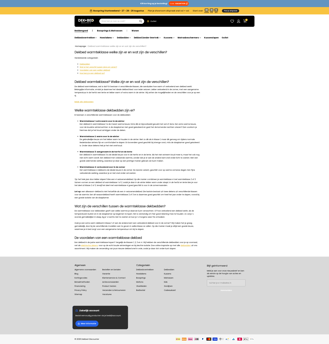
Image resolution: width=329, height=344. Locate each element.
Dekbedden (123, 37)
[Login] (238, 21)
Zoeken (140, 21)
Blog (76, 273)
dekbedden (186, 245)
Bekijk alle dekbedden (84, 102)
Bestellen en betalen (111, 269)
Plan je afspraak (230, 11)
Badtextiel (140, 290)
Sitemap (78, 294)
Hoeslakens (106, 37)
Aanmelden (226, 290)
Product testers (109, 286)
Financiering (80, 286)
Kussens (168, 37)
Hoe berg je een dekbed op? (92, 73)
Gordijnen (168, 286)
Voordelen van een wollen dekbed (95, 70)
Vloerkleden (141, 286)
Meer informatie (88, 323)
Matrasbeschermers (188, 37)
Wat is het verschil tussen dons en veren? (98, 67)
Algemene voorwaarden (85, 269)
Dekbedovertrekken (85, 37)
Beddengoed (81, 30)
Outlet (153, 21)
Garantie (106, 273)
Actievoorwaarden (110, 282)
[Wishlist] (232, 21)
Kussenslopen (211, 37)
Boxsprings (141, 277)
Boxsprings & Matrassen (109, 30)
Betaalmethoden (82, 282)
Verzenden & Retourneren (114, 290)
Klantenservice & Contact (114, 277)
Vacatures (107, 294)
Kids (165, 282)
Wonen (135, 30)
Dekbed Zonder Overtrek (146, 37)
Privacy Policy (81, 290)
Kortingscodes (81, 277)
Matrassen (168, 277)
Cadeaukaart (170, 290)
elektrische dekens (89, 245)
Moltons (139, 282)
